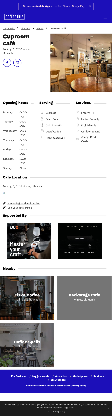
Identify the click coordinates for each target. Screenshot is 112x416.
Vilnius (39, 29)
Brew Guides (58, 380)
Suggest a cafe (40, 376)
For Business (18, 376)
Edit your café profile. (19, 208)
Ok (48, 411)
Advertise (61, 376)
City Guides (9, 29)
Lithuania (25, 29)
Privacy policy (59, 411)
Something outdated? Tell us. (23, 204)
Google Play (78, 6)
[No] (108, 408)
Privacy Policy (79, 386)
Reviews (98, 376)
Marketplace (80, 376)
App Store (63, 6)
